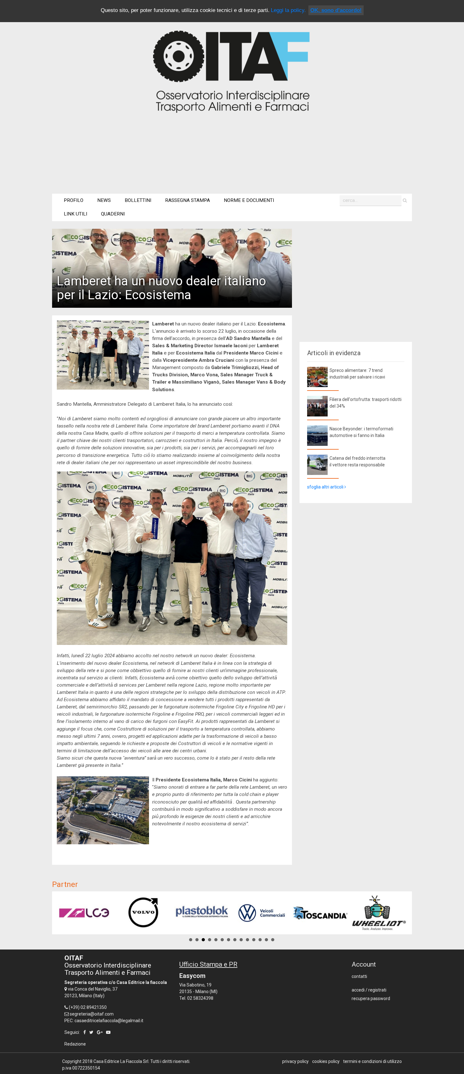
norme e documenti (249, 200)
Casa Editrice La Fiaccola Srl (120, 1061)
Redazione (75, 1044)
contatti (359, 976)
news (104, 200)
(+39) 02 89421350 (88, 1007)
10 (247, 939)
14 (272, 939)
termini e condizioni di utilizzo (372, 1061)
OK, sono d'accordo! (336, 10)
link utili (75, 214)
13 (266, 939)
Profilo (73, 200)
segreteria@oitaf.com (92, 1013)
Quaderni (113, 214)
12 (260, 939)
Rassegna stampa (187, 200)
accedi (358, 989)
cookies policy (326, 1061)
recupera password (371, 998)
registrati (377, 989)
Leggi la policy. (288, 10)
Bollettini (138, 200)
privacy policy (295, 1061)
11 (253, 939)
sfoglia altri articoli (325, 486)
